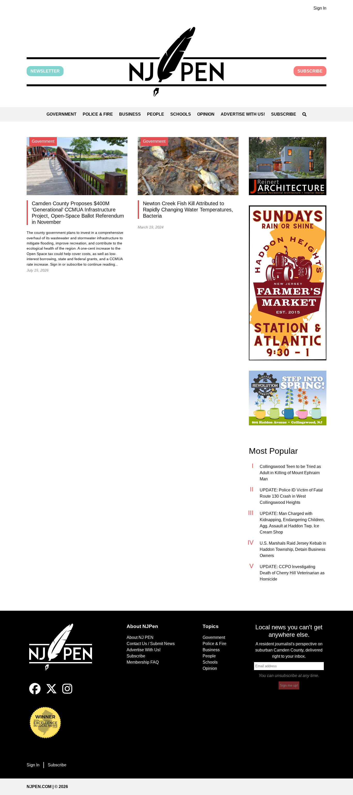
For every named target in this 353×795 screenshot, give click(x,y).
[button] (176, 62)
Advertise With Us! (243, 114)
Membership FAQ (143, 662)
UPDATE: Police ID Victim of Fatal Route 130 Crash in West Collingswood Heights (291, 496)
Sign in (55, 264)
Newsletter (45, 71)
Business (130, 114)
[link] (287, 166)
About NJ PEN (140, 637)
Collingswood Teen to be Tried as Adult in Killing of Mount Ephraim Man (290, 472)
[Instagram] (67, 693)
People (155, 114)
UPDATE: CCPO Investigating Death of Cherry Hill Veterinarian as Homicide (292, 573)
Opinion (205, 114)
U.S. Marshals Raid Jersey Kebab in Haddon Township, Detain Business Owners (293, 549)
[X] (51, 693)
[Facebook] (35, 693)
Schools (180, 114)
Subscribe (310, 71)
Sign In (319, 8)
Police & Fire (98, 114)
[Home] (64, 653)
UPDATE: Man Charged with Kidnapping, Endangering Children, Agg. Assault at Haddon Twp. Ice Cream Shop (292, 522)
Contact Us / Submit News (151, 643)
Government (61, 114)
